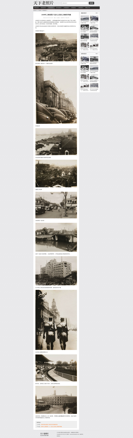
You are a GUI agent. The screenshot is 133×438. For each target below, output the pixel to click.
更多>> (97, 53)
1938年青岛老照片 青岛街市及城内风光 (49, 424)
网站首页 (36, 7)
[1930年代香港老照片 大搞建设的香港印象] (84, 36)
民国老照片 (51, 7)
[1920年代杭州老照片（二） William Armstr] (94, 45)
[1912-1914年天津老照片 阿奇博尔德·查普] (94, 36)
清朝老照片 (43, 7)
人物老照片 (80, 7)
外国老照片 (66, 7)
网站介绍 (87, 7)
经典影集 (73, 7)
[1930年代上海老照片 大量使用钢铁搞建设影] (94, 27)
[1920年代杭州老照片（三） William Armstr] (84, 45)
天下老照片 (39, 10)
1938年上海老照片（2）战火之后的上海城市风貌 (51, 426)
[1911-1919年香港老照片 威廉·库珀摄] (84, 18)
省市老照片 (59, 7)
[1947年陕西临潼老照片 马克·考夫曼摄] (84, 27)
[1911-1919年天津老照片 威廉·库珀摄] (94, 18)
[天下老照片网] (43, 3)
